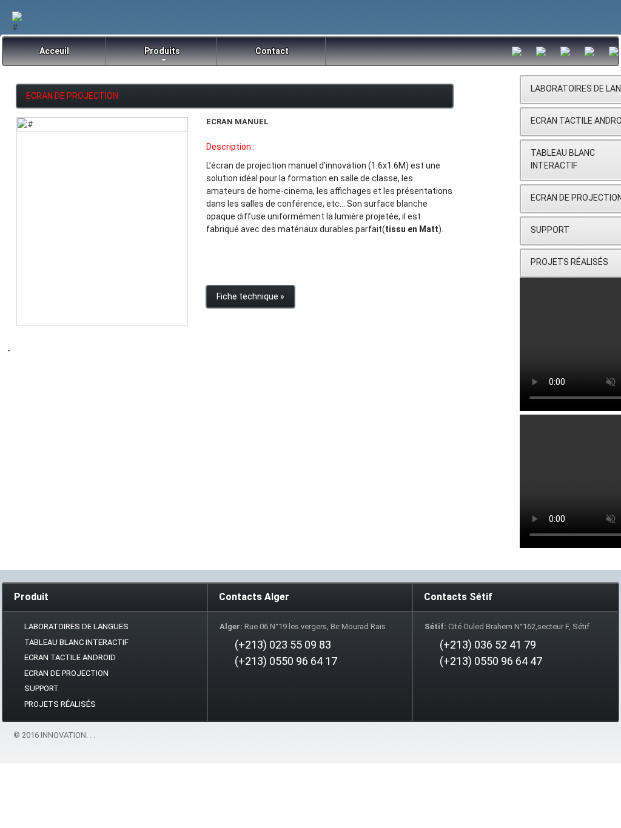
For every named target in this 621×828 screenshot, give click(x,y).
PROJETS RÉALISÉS (60, 704)
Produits (162, 51)
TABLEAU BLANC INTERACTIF (76, 642)
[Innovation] (102, 124)
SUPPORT (41, 688)
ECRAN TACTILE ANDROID (70, 657)
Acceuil (54, 51)
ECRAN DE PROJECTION (72, 96)
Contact (272, 51)
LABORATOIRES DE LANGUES (76, 626)
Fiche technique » (250, 296)
